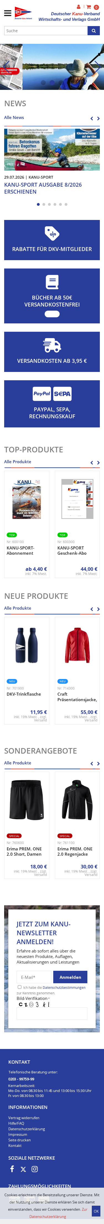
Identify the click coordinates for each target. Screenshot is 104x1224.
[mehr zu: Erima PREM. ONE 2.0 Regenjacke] (77, 800)
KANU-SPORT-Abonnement (20, 550)
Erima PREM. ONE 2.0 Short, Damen (24, 851)
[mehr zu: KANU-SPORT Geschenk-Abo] (77, 499)
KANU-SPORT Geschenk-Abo (72, 550)
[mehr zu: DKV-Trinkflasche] (27, 645)
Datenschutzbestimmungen (64, 987)
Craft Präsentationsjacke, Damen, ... (77, 699)
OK (96, 1211)
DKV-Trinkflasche (24, 694)
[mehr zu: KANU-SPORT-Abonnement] (27, 499)
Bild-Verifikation (33, 998)
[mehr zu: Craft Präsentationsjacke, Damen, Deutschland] (77, 645)
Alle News (14, 117)
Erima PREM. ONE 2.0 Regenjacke (74, 851)
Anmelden (70, 977)
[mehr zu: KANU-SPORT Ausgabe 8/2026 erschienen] (52, 149)
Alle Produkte (17, 461)
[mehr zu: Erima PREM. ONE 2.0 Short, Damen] (27, 800)
